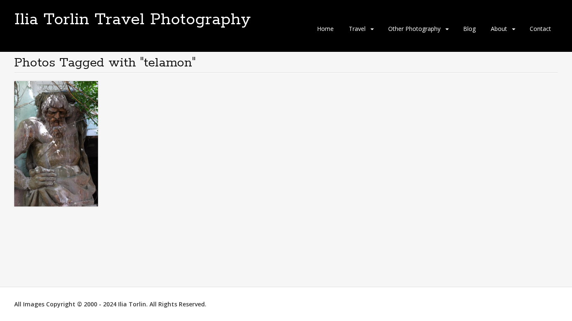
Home (325, 29)
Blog (469, 29)
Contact (540, 29)
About (499, 29)
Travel (357, 29)
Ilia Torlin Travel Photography (132, 19)
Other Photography (414, 29)
